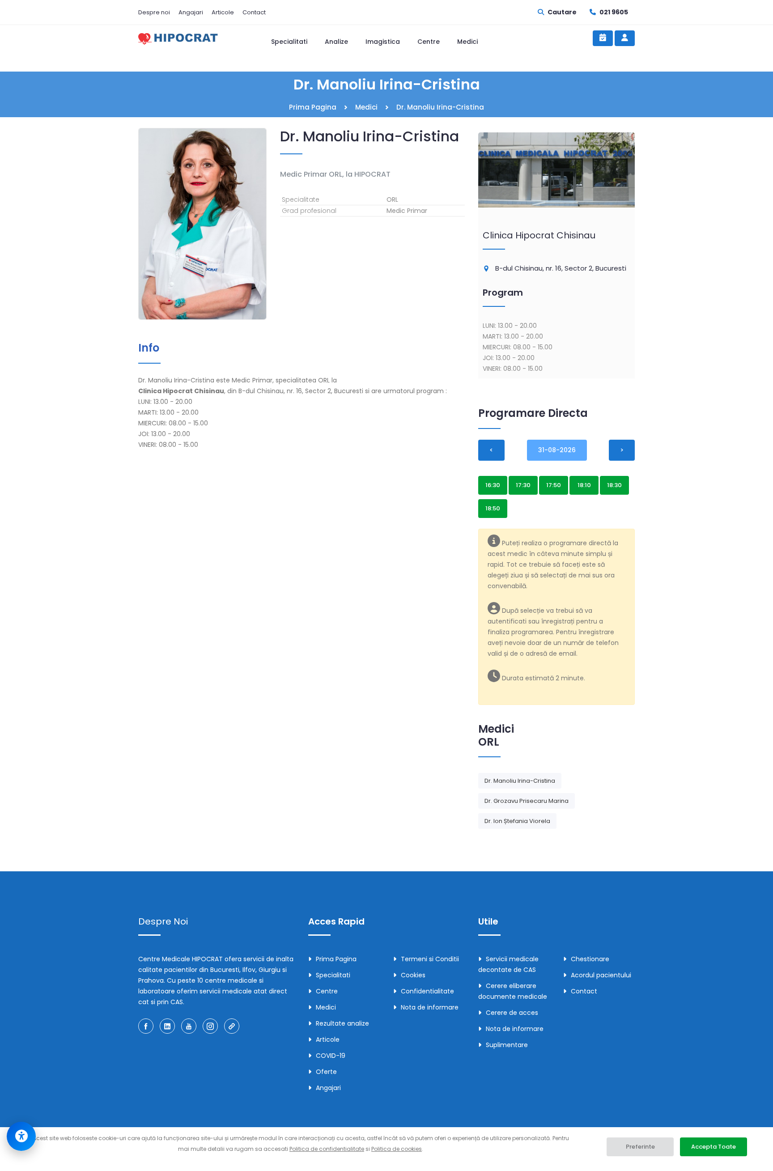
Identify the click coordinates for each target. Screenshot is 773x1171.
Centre (428, 41)
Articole (223, 12)
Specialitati (289, 41)
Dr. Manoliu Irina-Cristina (519, 780)
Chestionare (590, 959)
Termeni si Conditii (430, 959)
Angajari (190, 12)
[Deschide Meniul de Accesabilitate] (21, 1136)
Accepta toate (713, 1146)
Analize (336, 41)
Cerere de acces (512, 1012)
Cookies (413, 975)
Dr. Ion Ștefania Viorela (517, 821)
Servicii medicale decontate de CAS (508, 964)
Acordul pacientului (601, 975)
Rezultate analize (342, 1023)
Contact (254, 12)
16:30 (492, 485)
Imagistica (382, 41)
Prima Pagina (312, 107)
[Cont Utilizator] (625, 38)
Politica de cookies (396, 1149)
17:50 (553, 485)
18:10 (584, 485)
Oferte (326, 1071)
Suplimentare (507, 1044)
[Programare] (603, 38)
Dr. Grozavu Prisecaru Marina (526, 801)
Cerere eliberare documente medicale (512, 991)
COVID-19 (330, 1055)
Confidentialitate (427, 991)
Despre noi (154, 12)
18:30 (614, 485)
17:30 (523, 485)
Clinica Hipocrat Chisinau (539, 235)
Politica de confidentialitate (326, 1149)
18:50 (492, 508)
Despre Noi (163, 921)
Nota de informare (430, 1007)
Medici (467, 41)
